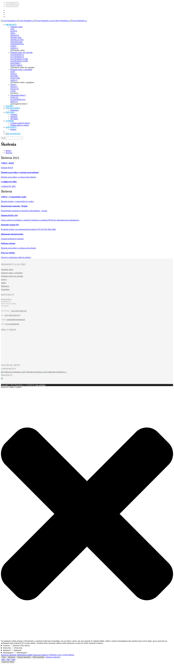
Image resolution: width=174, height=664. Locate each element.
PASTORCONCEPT (12, 6)
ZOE (12, 29)
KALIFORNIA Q (17, 55)
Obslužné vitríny (16, 27)
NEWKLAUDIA (17, 40)
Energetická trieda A (18, 95)
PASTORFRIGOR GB (12, 4)
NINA (12, 33)
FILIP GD (14, 97)
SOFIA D (14, 102)
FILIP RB (14, 76)
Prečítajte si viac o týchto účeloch (61, 655)
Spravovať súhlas (8, 662)
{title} (3, 659)
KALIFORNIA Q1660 (19, 61)
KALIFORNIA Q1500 (19, 59)
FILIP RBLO (15, 63)
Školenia (9, 153)
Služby (3, 283)
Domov (8, 151)
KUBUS (13, 31)
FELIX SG (14, 89)
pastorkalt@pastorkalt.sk (16, 320)
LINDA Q (14, 48)
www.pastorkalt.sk (12, 324)
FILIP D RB (15, 78)
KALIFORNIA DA (17, 99)
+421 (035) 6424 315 (12, 315)
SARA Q (13, 80)
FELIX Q (14, 87)
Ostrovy (13, 85)
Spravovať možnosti (8, 655)
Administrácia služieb (24, 655)
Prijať (4, 657)
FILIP (12, 72)
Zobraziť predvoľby (24, 657)
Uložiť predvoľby (38, 657)
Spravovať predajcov (41, 655)
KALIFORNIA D (17, 57)
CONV (13, 91)
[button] (87, 639)
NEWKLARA (16, 37)
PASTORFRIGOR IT (12, 2)
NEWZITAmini (16, 42)
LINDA (13, 46)
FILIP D (13, 74)
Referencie (5, 286)
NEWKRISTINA (17, 44)
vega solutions (40, 385)
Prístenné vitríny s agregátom (21, 70)
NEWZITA (14, 35)
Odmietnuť (11, 657)
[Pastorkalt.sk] (44, 21)
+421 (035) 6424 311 (19, 311)
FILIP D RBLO (16, 65)
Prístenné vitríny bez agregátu (21, 52)
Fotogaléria (5, 289)
